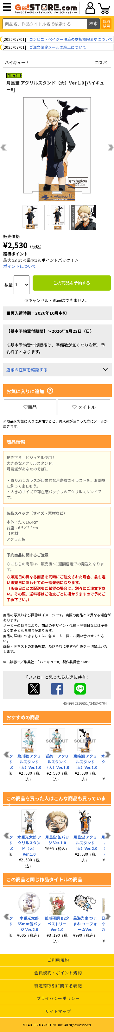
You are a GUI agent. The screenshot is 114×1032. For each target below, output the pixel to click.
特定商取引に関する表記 (58, 986)
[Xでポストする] (34, 693)
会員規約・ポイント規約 (58, 973)
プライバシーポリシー (58, 998)
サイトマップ (58, 1011)
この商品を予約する (71, 282)
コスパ (101, 63)
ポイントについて (19, 266)
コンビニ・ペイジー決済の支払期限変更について (71, 39)
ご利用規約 (58, 960)
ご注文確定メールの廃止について (57, 47)
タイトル (87, 407)
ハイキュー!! (16, 63)
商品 (32, 407)
